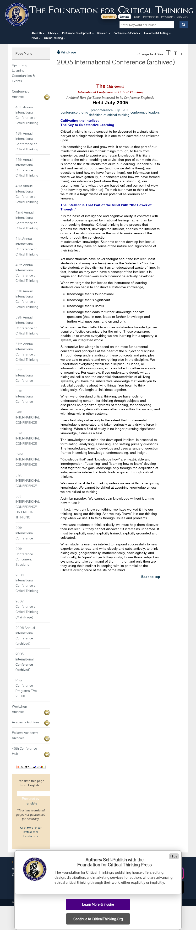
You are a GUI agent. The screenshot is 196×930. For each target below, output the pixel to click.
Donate (124, 17)
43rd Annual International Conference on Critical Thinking (27, 194)
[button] (38, 33)
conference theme (74, 112)
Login (137, 16)
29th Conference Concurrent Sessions (24, 557)
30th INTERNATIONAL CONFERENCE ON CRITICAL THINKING (28, 506)
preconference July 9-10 (109, 110)
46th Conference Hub (24, 751)
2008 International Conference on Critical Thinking (27, 583)
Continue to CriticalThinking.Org (98, 919)
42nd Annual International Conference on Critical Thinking (27, 220)
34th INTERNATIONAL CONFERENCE (28, 417)
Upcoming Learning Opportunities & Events (23, 73)
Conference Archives (20, 94)
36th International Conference (24, 375)
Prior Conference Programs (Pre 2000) (26, 688)
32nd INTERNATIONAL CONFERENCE (28, 459)
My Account (168, 16)
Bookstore (109, 17)
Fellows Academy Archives (25, 735)
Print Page (68, 52)
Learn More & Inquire (98, 904)
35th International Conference (24, 396)
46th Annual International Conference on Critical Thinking (27, 115)
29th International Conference (24, 533)
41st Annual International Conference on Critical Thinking (27, 246)
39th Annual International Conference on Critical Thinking (27, 299)
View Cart (182, 16)
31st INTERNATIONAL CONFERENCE (28, 480)
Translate (30, 803)
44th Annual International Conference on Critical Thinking (27, 167)
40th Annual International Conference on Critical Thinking (27, 273)
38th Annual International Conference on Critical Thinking (27, 325)
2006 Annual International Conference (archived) (25, 636)
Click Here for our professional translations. (31, 832)
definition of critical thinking (109, 115)
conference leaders (145, 112)
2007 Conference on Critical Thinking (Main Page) (27, 609)
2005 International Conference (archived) (24, 662)
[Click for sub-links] (47, 97)
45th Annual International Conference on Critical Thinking (27, 141)
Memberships (150, 16)
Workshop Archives (19, 709)
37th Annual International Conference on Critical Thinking (27, 352)
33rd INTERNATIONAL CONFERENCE (28, 438)
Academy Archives (25, 722)
